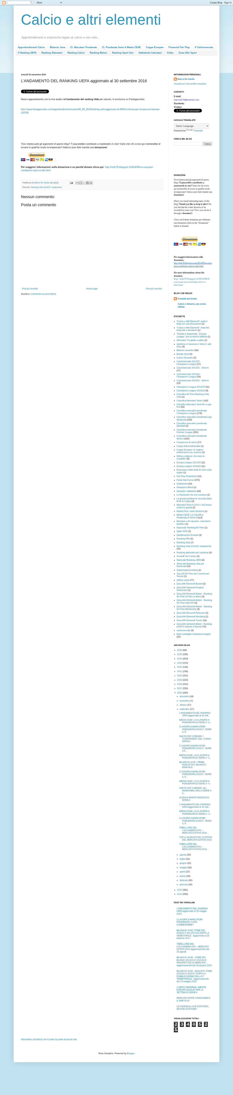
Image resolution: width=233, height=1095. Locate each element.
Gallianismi (182, 483)
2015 (180, 890)
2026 (180, 650)
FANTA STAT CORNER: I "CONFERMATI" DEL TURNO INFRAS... (195, 739)
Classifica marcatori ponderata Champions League (192, 411)
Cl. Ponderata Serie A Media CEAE (121, 47)
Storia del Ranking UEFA (189, 560)
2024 (180, 658)
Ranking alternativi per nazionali (193, 552)
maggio (184, 867)
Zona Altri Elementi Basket (189, 583)
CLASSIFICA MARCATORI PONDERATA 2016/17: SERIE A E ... (195, 748)
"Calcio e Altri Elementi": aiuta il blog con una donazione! (192, 322)
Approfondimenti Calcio (31, 47)
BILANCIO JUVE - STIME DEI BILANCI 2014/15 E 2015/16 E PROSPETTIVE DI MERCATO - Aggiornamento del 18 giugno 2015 (194, 961)
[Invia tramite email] (77, 183)
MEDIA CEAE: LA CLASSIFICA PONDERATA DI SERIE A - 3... (195, 812)
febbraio (184, 880)
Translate (198, 130)
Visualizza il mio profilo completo (190, 84)
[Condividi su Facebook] (87, 183)
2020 (180, 675)
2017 (180, 688)
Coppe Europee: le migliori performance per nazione (190, 451)
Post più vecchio (154, 288)
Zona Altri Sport (188, 52)
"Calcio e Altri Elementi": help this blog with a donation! (193, 329)
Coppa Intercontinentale (188, 446)
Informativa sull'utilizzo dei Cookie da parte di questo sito (49, 1039)
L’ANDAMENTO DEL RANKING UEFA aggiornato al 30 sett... (194, 714)
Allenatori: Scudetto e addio (190, 340)
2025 (180, 654)
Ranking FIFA (183, 538)
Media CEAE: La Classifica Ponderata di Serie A (190, 516)
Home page (92, 288)
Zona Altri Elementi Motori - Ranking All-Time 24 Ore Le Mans (194, 595)
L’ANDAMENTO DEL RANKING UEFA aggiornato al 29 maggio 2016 (192, 911)
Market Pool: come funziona (190, 511)
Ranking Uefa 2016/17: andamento (46, 187)
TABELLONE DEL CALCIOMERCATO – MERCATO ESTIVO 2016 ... (194, 830)
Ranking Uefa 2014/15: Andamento (194, 546)
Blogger (131, 1053)
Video (170, 52)
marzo (183, 876)
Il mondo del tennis (187, 298)
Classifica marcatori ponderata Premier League (192, 431)
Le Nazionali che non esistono (192, 495)
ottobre (183, 705)
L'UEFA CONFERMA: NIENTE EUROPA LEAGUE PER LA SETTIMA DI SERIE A (191, 990)
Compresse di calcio (187, 442)
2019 (180, 680)
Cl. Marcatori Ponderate (83, 47)
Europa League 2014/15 (189, 462)
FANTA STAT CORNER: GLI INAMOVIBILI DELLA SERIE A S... (195, 791)
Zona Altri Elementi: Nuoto (189, 620)
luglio (183, 859)
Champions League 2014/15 (191, 387)
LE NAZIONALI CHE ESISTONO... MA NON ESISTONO (193, 1007)
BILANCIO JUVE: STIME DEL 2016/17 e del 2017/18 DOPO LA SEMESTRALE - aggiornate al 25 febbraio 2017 (193, 934)
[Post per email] (71, 183)
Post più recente (30, 288)
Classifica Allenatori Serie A (190, 400)
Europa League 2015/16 (189, 466)
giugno (183, 863)
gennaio (184, 884)
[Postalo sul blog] (80, 183)
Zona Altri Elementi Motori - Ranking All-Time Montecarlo (194, 607)
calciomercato (183, 630)
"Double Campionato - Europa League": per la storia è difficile (192, 335)
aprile (183, 871)
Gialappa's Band (185, 487)
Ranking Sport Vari (122, 52)
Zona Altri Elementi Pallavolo (191, 613)
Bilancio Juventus (185, 350)
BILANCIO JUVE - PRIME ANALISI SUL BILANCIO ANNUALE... (192, 765)
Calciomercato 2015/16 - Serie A (193, 380)
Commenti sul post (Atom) (43, 294)
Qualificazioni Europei (187, 535)
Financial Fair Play (179, 47)
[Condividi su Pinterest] (91, 183)
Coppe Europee (154, 47)
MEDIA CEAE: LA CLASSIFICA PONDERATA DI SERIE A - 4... (195, 782)
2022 (180, 667)
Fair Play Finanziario (187, 476)
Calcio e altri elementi (91, 19)
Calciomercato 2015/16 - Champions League (189, 375)
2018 (180, 684)
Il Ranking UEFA (27, 52)
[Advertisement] (87, 65)
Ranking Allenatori (52, 52)
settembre (185, 709)
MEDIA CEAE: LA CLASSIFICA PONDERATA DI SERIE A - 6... (195, 721)
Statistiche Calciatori (150, 52)
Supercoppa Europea (187, 570)
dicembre (184, 696)
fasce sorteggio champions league (194, 634)
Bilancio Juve (57, 47)
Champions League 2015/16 (191, 390)
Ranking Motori (98, 52)
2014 (180, 894)
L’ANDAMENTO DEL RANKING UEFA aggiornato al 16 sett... (194, 805)
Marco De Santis (186, 79)
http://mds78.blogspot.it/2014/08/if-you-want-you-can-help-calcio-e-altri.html (192, 281)
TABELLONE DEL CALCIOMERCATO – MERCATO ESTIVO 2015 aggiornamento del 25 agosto (193, 948)
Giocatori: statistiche (186, 491)
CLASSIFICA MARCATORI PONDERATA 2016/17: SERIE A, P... (195, 729)
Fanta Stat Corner (185, 480)
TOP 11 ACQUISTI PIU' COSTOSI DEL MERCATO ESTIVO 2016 (195, 838)
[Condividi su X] (84, 183)
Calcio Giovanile (185, 357)
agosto (183, 855)
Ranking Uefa (183, 542)
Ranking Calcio (76, 52)
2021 (180, 671)
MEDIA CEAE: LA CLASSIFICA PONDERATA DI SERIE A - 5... (195, 756)
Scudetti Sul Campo (186, 556)
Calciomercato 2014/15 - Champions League (189, 362)
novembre (185, 701)
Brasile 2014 (183, 354)
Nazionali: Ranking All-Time (190, 527)
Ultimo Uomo (183, 580)
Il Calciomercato (204, 47)
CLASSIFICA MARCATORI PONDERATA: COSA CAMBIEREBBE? (190, 922)
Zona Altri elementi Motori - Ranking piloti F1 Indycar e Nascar (194, 625)
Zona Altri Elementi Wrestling (191, 616)
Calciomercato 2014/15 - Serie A (193, 368)
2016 (180, 692)
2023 (180, 663)
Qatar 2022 (182, 531)
